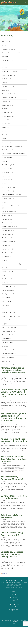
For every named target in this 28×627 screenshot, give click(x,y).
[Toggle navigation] (25, 2)
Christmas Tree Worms (8, 97)
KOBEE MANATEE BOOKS (14, 581)
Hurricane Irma (6, 180)
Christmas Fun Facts (7, 94)
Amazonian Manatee (7, 49)
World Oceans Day (7, 365)
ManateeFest (5, 256)
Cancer (4, 82)
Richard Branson (6, 309)
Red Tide (4, 305)
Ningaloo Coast (6, 279)
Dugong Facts (6, 124)
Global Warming (6, 165)
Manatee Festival (6, 234)
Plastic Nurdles (6, 297)
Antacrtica (5, 56)
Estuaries (4, 138)
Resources (14, 594)
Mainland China (6, 223)
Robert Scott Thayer (7, 312)
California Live (6, 79)
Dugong (4, 120)
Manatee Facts (6, 230)
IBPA (3, 183)
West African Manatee (8, 353)
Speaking (14, 606)
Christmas (5, 90)
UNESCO (4, 346)
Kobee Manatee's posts (8, 212)
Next (7, 573)
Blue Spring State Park (8, 71)
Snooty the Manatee (7, 331)
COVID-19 (5, 109)
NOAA (4, 282)
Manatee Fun (5, 238)
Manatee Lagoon (6, 245)
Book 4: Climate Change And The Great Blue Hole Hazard (14, 582)
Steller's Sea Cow (6, 335)
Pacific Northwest (7, 290)
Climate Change (6, 101)
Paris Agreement (6, 294)
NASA (3, 260)
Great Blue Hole (6, 172)
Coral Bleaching (6, 105)
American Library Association (10, 53)
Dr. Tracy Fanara (6, 116)
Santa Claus (5, 320)
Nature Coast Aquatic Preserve (10, 264)
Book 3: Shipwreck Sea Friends (14, 584)
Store (14, 593)
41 (4, 573)
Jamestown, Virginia (7, 198)
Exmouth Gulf (5, 142)
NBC (3, 268)
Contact (14, 610)
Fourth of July (5, 161)
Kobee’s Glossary (14, 599)
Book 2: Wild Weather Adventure (14, 585)
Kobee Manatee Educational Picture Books (13, 206)
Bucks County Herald (7, 75)
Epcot (3, 135)
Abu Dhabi (5, 41)
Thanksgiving (5, 338)
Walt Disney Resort (7, 350)
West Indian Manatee (8, 357)
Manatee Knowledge (7, 241)
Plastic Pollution (6, 301)
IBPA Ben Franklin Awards (9, 187)
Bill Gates (4, 68)
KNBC (4, 202)
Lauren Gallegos (6, 219)
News (3, 275)
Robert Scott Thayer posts (9, 316)
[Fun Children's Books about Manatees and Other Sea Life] (9, 2)
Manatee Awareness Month (9, 226)
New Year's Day (6, 271)
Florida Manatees (7, 157)
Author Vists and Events (14, 609)
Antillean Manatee (7, 60)
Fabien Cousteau (6, 150)
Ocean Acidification (7, 286)
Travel (14, 607)
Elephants (4, 131)
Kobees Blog (5, 215)
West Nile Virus (6, 361)
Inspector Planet (6, 191)
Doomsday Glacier (7, 112)
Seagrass (4, 324)
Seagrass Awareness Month (9, 327)
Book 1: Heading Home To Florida (14, 587)
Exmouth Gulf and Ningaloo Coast (11, 146)
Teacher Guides (14, 596)
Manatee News (6, 249)
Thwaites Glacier (6, 342)
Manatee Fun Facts (14, 597)
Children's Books (6, 86)
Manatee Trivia (6, 253)
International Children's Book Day (11, 195)
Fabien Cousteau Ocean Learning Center (13, 153)
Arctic (3, 64)
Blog (14, 600)
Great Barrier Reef (7, 168)
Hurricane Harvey (7, 176)
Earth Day (4, 127)
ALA (3, 45)
